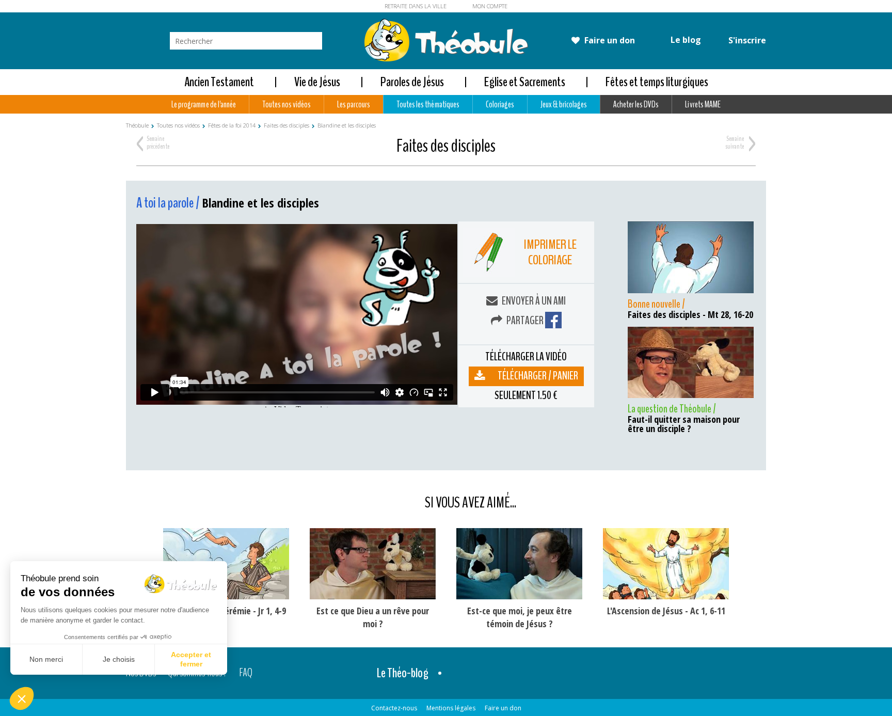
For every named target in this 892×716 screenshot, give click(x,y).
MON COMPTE (489, 6)
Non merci (46, 659)
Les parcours (353, 104)
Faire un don (608, 40)
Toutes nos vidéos (286, 104)
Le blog (684, 39)
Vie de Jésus (317, 82)
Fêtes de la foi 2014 (232, 125)
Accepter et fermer (191, 659)
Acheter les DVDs (636, 104)
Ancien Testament (219, 82)
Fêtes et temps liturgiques (657, 82)
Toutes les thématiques (427, 104)
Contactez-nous (394, 708)
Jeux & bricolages (563, 104)
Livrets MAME (702, 104)
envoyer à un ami (533, 301)
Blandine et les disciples (346, 125)
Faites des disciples (286, 125)
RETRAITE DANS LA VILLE (416, 6)
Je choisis (119, 659)
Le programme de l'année (203, 104)
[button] (21, 698)
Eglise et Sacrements (524, 82)
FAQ (246, 673)
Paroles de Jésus (412, 82)
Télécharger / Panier (538, 376)
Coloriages (500, 104)
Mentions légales (450, 708)
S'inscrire (746, 40)
